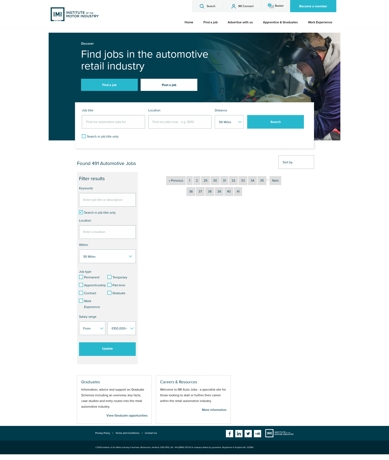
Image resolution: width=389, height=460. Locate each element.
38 (210, 192)
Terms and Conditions (127, 433)
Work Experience (320, 22)
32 (233, 181)
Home (189, 22)
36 (191, 192)
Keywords (86, 188)
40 (229, 192)
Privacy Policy (102, 433)
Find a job (210, 22)
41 (238, 192)
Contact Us (151, 433)
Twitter (248, 433)
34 (252, 181)
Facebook (229, 433)
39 (219, 192)
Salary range (87, 317)
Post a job (169, 85)
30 (215, 181)
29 (205, 181)
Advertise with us (240, 22)
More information (214, 410)
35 (262, 181)
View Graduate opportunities (126, 416)
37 (200, 192)
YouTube (257, 433)
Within (83, 245)
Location (154, 110)
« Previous (176, 181)
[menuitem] (189, 22)
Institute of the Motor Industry (279, 433)
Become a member (313, 6)
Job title (87, 110)
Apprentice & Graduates (280, 22)
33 (243, 181)
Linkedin (239, 433)
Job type (85, 272)
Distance (221, 110)
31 (224, 181)
